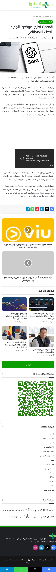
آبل (26, 510)
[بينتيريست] (37, 209)
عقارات (51, 481)
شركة (20, 516)
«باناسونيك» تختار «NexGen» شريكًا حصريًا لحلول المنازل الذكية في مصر (42, 316)
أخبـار (52, 434)
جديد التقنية (50, 464)
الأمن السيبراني (48, 447)
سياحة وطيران (49, 469)
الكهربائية (11, 510)
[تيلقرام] (28, 209)
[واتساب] (32, 209)
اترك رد (28, 364)
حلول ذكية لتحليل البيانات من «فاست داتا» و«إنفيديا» (43, 351)
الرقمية (17, 510)
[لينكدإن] (42, 209)
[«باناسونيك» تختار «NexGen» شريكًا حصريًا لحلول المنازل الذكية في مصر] (41, 304)
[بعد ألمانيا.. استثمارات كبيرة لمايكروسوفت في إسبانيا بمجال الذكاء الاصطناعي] (14, 333)
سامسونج (37, 517)
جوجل (43, 516)
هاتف (8, 516)
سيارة (28, 516)
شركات (51, 477)
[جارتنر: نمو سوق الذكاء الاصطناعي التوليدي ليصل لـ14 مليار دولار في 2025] (14, 304)
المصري (5, 510)
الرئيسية (48, 16)
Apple (44, 509)
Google (33, 509)
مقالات (51, 486)
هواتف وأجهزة (49, 490)
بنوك (52, 460)
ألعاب (52, 443)
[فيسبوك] (52, 209)
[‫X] (47, 209)
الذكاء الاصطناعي (38, 16)
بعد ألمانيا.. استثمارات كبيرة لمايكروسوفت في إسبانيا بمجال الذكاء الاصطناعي (15, 345)
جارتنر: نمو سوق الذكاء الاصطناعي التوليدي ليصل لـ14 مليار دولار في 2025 (16, 316)
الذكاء (22, 510)
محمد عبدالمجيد (46, 38)
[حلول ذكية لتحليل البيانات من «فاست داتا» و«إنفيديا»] (41, 336)
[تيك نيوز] (39, 5)
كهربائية (14, 516)
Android (51, 510)
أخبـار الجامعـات (48, 439)
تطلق (50, 516)
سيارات (51, 473)
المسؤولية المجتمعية (46, 456)
